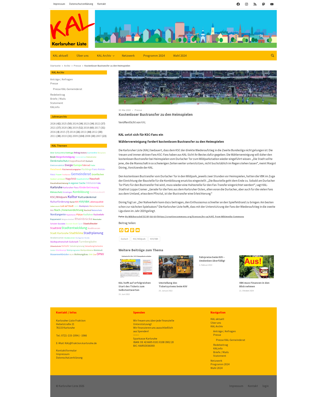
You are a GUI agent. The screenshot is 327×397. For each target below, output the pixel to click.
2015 (62, 132)
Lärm (76, 206)
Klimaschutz (56, 192)
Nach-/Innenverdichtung (68, 210)
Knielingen (67, 192)
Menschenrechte (96, 206)
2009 (75, 136)
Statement (56, 103)
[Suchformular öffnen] (273, 55)
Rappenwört (55, 219)
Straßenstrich (69, 238)
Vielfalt (53, 250)
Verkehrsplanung (77, 246)
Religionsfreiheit (67, 219)
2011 (53, 136)
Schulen (53, 223)
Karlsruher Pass (71, 187)
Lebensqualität (96, 201)
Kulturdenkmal (87, 197)
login (265, 386)
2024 (75, 123)
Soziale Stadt (72, 223)
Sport (80, 223)
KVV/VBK (154, 238)
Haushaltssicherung (59, 183)
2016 (53, 132)
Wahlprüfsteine (86, 250)
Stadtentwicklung (74, 228)
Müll (52, 210)
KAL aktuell (60, 55)
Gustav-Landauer (57, 179)
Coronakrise (80, 157)
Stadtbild (55, 228)
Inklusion (91, 183)
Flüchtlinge (86, 169)
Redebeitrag (57, 94)
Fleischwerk (56, 169)
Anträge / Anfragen (61, 79)
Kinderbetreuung (89, 187)
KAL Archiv (104, 55)
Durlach (124, 238)
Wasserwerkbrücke (59, 254)
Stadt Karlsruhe (59, 233)
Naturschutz (97, 210)
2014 (72, 132)
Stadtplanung (93, 233)
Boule (53, 156)
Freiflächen (66, 174)
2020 (64, 127)
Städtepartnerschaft (59, 241)
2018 (86, 127)
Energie (69, 165)
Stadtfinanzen (94, 228)
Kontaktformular (66, 350)
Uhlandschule (55, 246)
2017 (97, 127)
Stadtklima (76, 233)
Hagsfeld (70, 178)
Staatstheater (90, 223)
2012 (94, 132)
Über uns (82, 55)
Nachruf (87, 210)
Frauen (59, 174)
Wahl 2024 (179, 55)
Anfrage (69, 152)
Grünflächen (98, 174)
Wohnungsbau (81, 254)
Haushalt (94, 178)
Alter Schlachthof (58, 152)
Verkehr (65, 245)
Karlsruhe (56, 187)
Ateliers (83, 152)
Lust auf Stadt (66, 206)
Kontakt (101, 3)
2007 (98, 136)
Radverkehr (99, 214)
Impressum (59, 3)
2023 (86, 123)
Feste (92, 165)
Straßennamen (57, 237)
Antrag (77, 152)
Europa (77, 165)
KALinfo (55, 107)
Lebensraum (55, 206)
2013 (83, 132)
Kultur (72, 196)
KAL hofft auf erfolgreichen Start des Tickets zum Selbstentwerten (135, 286)
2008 (87, 136)
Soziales (61, 223)
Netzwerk (128, 55)
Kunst (72, 202)
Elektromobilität (57, 165)
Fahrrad (86, 165)
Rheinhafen (97, 219)
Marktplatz (84, 206)
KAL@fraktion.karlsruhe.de (81, 343)
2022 (97, 123)
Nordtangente (58, 214)
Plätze (79, 214)
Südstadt (73, 241)
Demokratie (91, 157)
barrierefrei (92, 152)
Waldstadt (98, 250)
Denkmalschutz (59, 160)
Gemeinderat (81, 174)
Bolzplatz (102, 153)
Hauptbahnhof (82, 179)
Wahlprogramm (73, 250)
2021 (53, 127)
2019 (75, 127)
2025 (64, 123)
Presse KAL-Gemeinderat (67, 89)
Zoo (94, 254)
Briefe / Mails (58, 98)
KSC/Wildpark (139, 238)
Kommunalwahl (97, 192)
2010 (64, 136)
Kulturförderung (59, 201)
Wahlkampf (61, 250)
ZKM (90, 254)
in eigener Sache (76, 183)
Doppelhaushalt (77, 160)
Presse (138, 110)
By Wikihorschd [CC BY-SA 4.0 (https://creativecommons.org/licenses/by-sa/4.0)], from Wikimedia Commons (184, 216)
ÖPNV (100, 254)
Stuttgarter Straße (82, 238)
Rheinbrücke (83, 219)
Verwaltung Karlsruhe (94, 246)
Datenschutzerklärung (81, 3)
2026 (53, 123)
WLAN (71, 254)
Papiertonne (71, 215)
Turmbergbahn (88, 241)
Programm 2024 (154, 55)
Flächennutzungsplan (71, 169)
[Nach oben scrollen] (321, 391)
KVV (77, 201)
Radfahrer (88, 214)
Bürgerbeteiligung (65, 156)
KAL (143, 122)
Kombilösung (81, 192)
